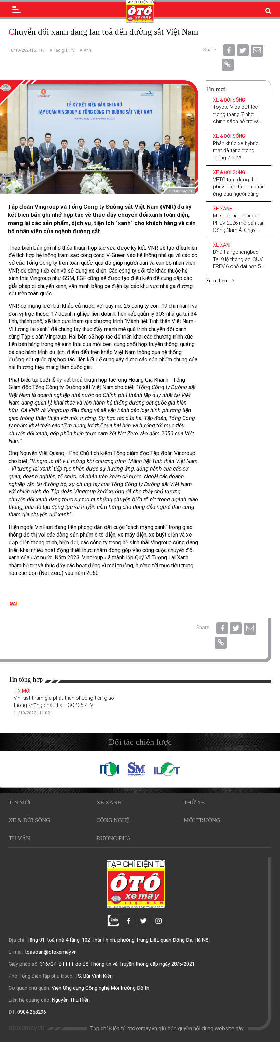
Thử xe (194, 802)
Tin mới (22, 691)
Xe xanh (223, 208)
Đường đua (113, 838)
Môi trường (202, 820)
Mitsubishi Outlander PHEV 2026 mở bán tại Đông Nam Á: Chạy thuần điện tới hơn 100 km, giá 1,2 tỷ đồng (238, 230)
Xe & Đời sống (229, 100)
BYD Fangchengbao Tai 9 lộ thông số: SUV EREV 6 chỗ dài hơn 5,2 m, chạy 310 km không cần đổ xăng (238, 266)
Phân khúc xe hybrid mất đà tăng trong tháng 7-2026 (236, 150)
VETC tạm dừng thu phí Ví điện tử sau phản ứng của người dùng (239, 186)
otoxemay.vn (26, 1028)
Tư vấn (19, 838)
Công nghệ (112, 820)
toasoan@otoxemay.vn (51, 952)
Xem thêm (218, 280)
